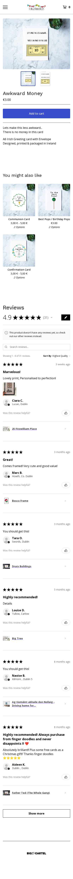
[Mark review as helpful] (66, 413)
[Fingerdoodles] (36, 7)
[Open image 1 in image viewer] (36, 43)
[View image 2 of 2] (45, 78)
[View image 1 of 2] (28, 78)
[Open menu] (5, 7)
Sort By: (47, 355)
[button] (51, 317)
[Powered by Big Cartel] (36, 853)
